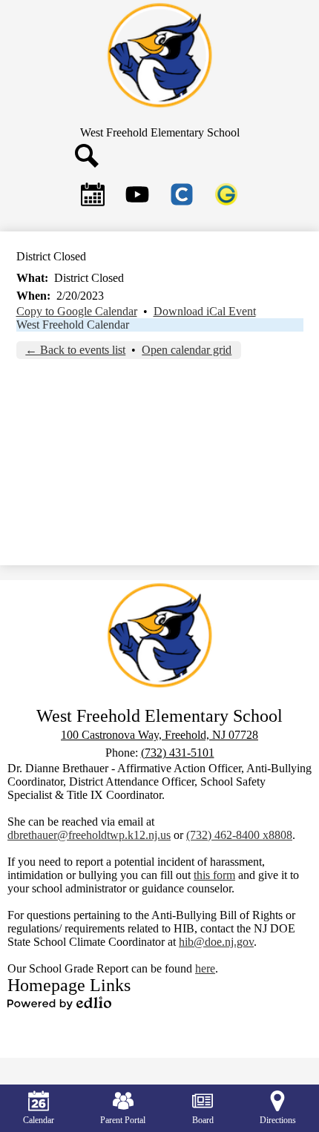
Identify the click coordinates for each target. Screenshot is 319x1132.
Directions (278, 1120)
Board (203, 1120)
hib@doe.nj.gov (216, 941)
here (205, 968)
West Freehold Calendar (72, 324)
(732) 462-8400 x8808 (239, 835)
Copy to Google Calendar (76, 311)
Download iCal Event (205, 311)
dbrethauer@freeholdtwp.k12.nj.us (89, 835)
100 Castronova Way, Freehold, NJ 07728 (159, 734)
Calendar (38, 1120)
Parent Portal (122, 1120)
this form (214, 875)
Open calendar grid (186, 349)
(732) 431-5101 (177, 752)
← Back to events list (75, 349)
